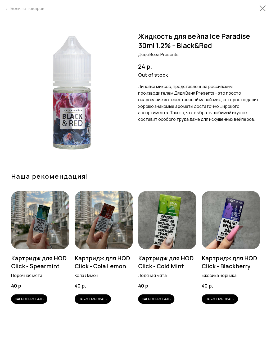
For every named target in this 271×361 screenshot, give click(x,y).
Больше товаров (27, 8)
